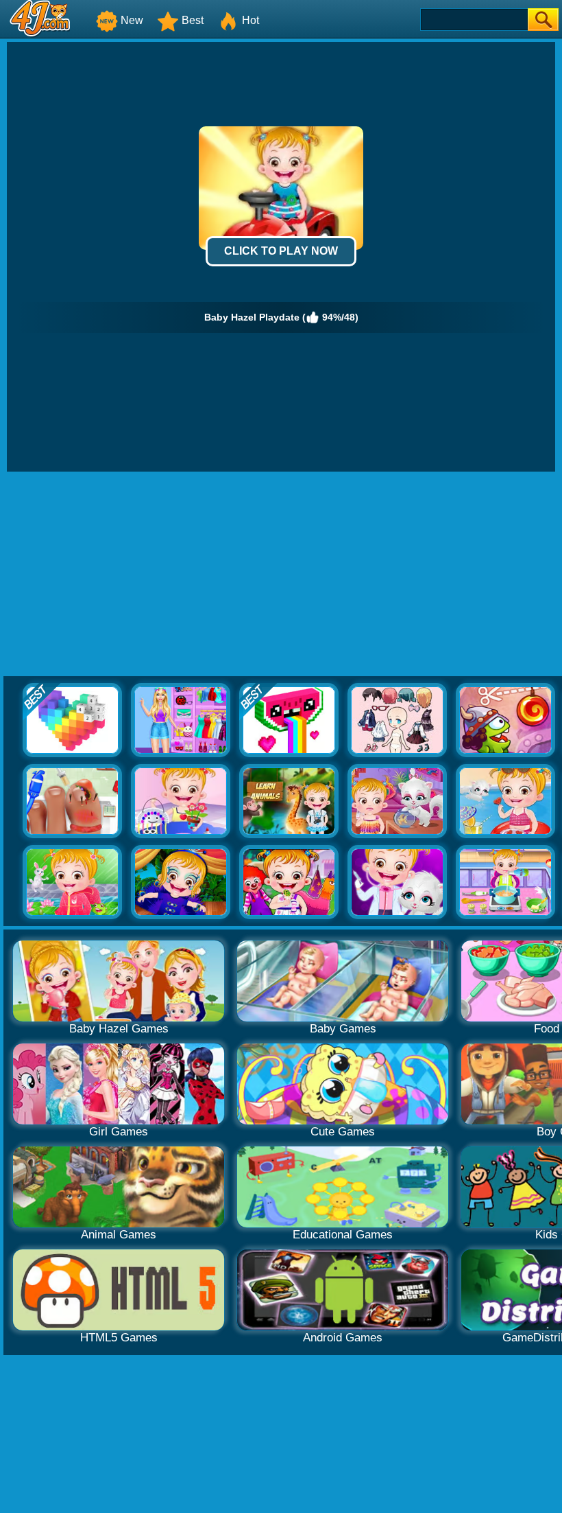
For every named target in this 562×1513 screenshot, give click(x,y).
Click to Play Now (281, 251)
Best (193, 20)
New (132, 20)
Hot (250, 20)
